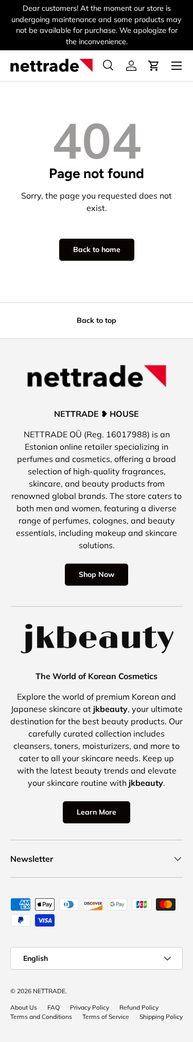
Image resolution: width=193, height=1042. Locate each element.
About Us (23, 1007)
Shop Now (96, 574)
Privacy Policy (89, 1007)
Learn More (96, 812)
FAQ (53, 1007)
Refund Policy (139, 1007)
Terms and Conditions (41, 1016)
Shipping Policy (161, 1016)
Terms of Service (105, 1016)
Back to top (96, 320)
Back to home (96, 249)
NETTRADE (49, 991)
